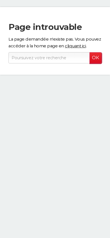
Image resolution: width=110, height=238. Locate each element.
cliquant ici (75, 46)
